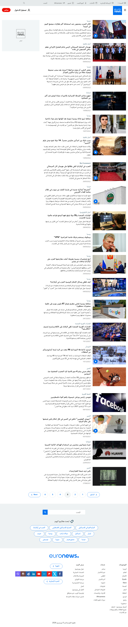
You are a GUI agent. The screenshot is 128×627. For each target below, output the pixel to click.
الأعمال (124, 576)
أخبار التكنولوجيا (85, 212)
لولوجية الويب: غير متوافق (75, 593)
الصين (89, 368)
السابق (92, 494)
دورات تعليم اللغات (99, 600)
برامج (124, 600)
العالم (124, 572)
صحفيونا (123, 603)
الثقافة (124, 593)
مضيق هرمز (70, 539)
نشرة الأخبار (101, 572)
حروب (39, 533)
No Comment (85, 163)
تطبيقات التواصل (99, 589)
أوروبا (124, 569)
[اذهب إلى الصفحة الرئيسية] (117, 10)
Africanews (100, 596)
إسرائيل (77, 533)
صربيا (89, 21)
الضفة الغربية (86, 394)
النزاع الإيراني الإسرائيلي (87, 527)
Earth (124, 579)
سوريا (57, 539)
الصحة (124, 586)
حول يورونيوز (79, 569)
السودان (88, 347)
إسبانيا (88, 93)
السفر (124, 589)
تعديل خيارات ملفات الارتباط (75, 596)
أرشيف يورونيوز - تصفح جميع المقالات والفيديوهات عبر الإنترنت (118, 610)
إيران (89, 533)
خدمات (102, 565)
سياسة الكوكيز (79, 579)
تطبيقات (102, 586)
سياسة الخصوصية (78, 582)
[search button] (24, 3)
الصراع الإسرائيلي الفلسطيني (61, 527)
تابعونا (103, 582)
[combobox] (36, 3)
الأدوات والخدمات (99, 593)
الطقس (103, 576)
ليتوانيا (88, 442)
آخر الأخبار (102, 579)
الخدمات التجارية (78, 572)
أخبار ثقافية (87, 44)
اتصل (82, 586)
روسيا (89, 116)
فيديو (124, 596)
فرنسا (89, 67)
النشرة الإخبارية (54, 581)
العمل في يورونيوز (78, 589)
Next (36, 494)
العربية (121, 3)
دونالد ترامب (64, 533)
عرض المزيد (80, 565)
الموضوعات (122, 565)
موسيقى (45, 539)
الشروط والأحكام (78, 576)
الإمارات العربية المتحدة (83, 324)
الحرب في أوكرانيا (39, 527)
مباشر (6, 10)
